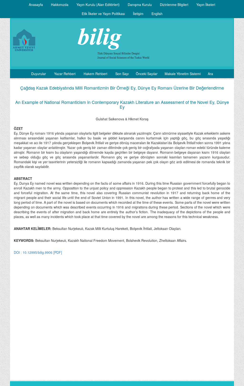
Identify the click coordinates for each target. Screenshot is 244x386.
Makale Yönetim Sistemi (183, 73)
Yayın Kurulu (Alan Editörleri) (98, 4)
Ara (210, 73)
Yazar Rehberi (65, 73)
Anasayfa (36, 4)
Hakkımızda (59, 4)
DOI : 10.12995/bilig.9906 (33, 252)
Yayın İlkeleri (205, 4)
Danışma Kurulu (140, 4)
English (157, 13)
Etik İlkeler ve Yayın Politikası (103, 13)
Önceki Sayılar (147, 73)
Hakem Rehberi (95, 73)
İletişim (138, 13)
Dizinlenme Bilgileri (174, 4)
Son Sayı (122, 73)
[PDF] (57, 252)
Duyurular (38, 73)
